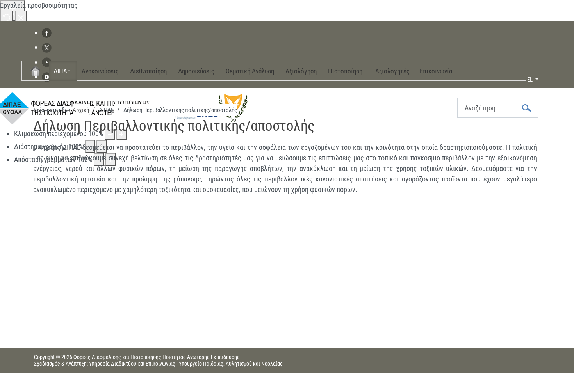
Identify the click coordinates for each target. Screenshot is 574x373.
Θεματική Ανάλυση (250, 71)
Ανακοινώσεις (100, 71)
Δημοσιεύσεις (196, 71)
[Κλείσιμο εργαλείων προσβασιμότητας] (21, 17)
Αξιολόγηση (301, 71)
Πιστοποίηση (345, 71)
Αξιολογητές (392, 71)
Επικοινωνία (436, 71)
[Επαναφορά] (6, 17)
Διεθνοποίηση (148, 71)
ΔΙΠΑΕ (61, 71)
